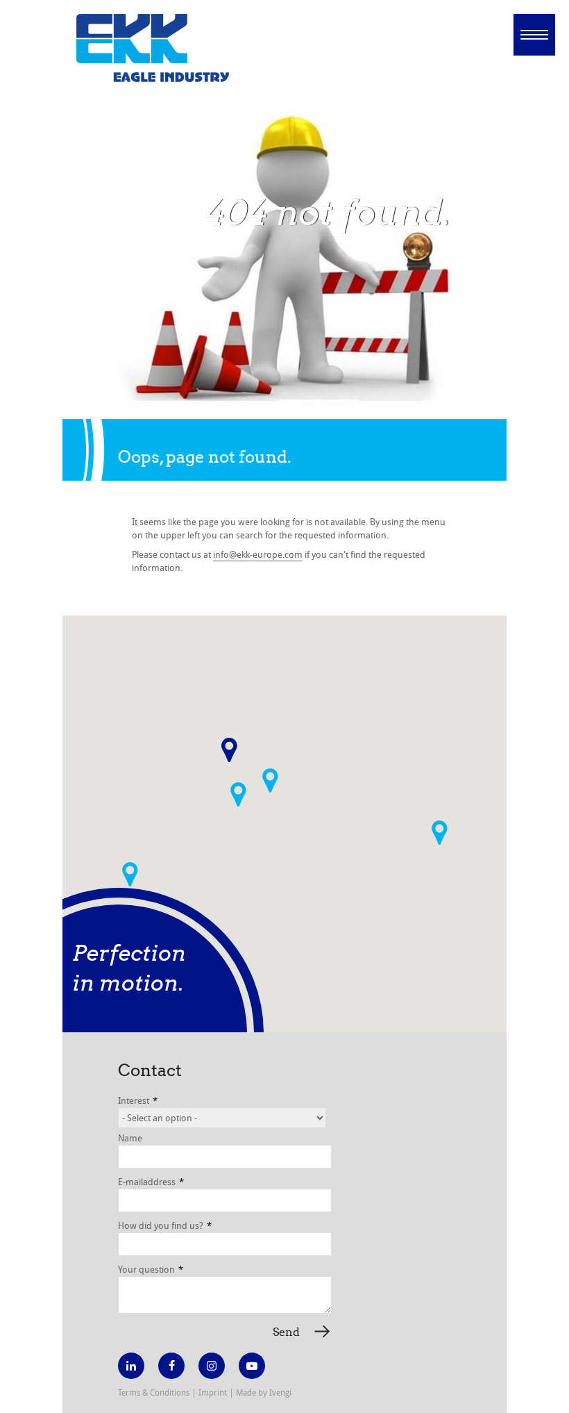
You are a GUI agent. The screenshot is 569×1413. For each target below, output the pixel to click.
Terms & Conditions (153, 1392)
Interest (138, 1100)
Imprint (212, 1392)
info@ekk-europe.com (258, 554)
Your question (150, 1269)
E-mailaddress (151, 1181)
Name (130, 1138)
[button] (238, 794)
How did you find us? (165, 1225)
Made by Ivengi (263, 1392)
